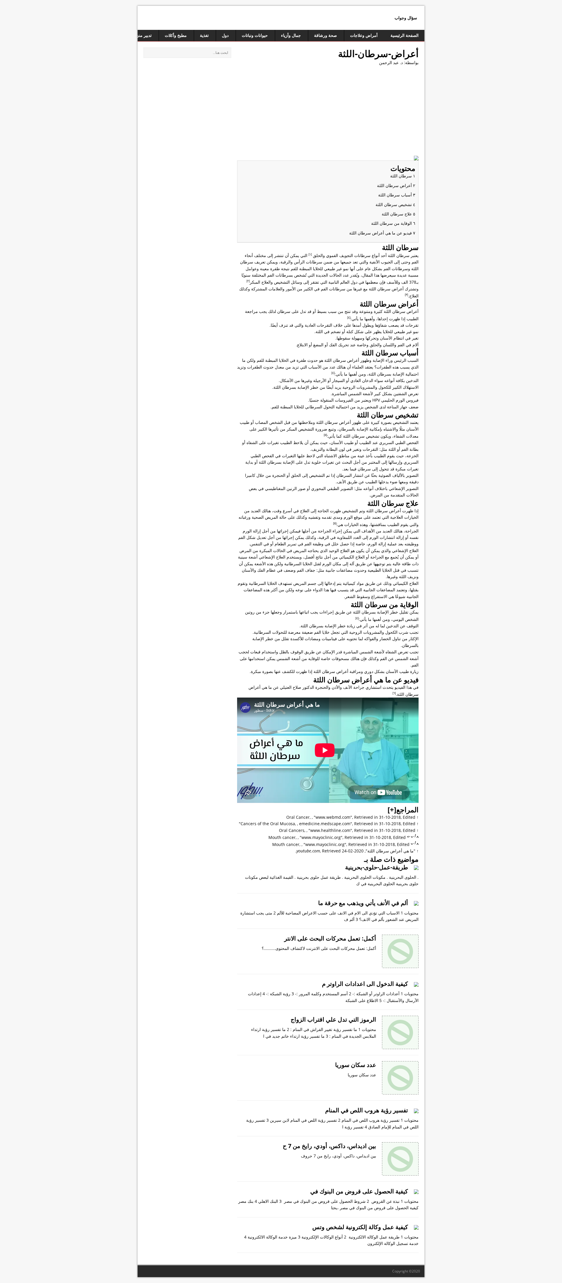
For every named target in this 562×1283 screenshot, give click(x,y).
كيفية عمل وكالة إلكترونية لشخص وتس (360, 1227)
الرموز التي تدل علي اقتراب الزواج (333, 1019)
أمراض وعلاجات (364, 35)
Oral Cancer (298, 817)
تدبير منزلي (142, 35)
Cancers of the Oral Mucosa (268, 823)
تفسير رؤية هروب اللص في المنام (366, 1110)
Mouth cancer (282, 837)
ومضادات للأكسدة (305, 638)
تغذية (204, 35)
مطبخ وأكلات (176, 35)
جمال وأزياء (291, 35)
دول (225, 35)
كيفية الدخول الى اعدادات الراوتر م (365, 984)
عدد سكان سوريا (355, 1065)
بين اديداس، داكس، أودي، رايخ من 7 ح (329, 1146)
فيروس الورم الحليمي (400, 400)
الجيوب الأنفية (381, 262)
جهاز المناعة (397, 407)
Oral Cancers (291, 830)
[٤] (348, 317)
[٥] (325, 435)
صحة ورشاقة (325, 35)
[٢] (248, 281)
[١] (310, 254)
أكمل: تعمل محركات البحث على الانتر (330, 938)
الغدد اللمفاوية (349, 537)
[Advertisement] (328, 113)
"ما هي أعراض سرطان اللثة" (390, 851)
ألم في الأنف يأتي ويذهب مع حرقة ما (363, 903)
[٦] (394, 693)
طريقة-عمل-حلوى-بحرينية (376, 867)
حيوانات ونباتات (255, 35)
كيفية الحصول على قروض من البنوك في (359, 1191)
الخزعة (413, 455)
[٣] (406, 294)
